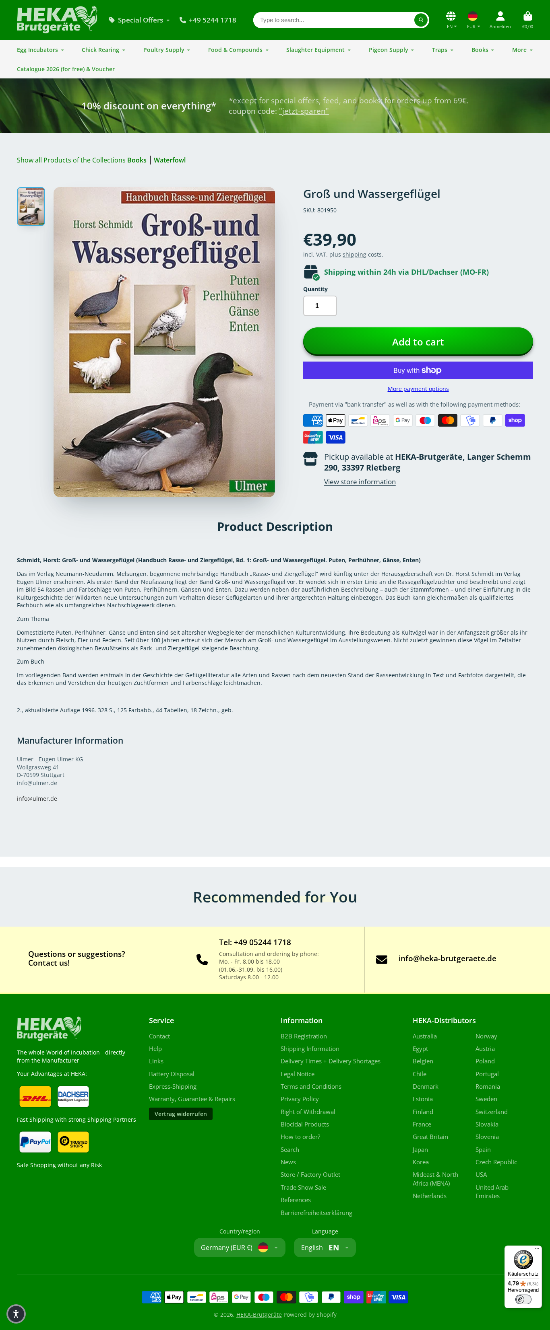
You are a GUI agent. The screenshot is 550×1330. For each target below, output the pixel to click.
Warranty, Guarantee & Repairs (192, 1099)
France (422, 1124)
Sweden (486, 1099)
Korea (421, 1162)
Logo (57, 20)
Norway (486, 1036)
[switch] (523, 1299)
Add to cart (418, 341)
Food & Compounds (235, 49)
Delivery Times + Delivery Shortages (330, 1061)
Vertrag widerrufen (181, 1114)
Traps (439, 49)
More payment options (418, 389)
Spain (483, 1149)
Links (156, 1061)
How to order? (300, 1137)
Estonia (423, 1099)
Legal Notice (297, 1074)
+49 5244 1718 (212, 20)
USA (481, 1174)
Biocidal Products (305, 1124)
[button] (16, 1314)
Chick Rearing (100, 49)
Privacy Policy (300, 1099)
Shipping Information (310, 1048)
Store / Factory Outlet (310, 1174)
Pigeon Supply (388, 49)
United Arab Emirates (492, 1191)
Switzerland (492, 1112)
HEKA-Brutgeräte (259, 1314)
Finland (423, 1112)
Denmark (425, 1086)
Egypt (420, 1048)
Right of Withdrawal (308, 1112)
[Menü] (537, 1250)
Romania (488, 1086)
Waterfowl (170, 160)
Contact (159, 1036)
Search (290, 1149)
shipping (354, 254)
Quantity (315, 289)
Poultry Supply (163, 49)
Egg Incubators (37, 49)
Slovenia (487, 1137)
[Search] (421, 20)
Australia (425, 1036)
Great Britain (430, 1137)
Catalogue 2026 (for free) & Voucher (66, 69)
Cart (527, 20)
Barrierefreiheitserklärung (316, 1213)
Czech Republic (496, 1162)
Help (155, 1048)
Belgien (423, 1061)
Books (479, 49)
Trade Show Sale (303, 1187)
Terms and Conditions (311, 1086)
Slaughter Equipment (315, 49)
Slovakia (487, 1124)
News (288, 1162)
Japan (420, 1149)
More (519, 49)
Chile (419, 1074)
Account (500, 20)
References (296, 1200)
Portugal (487, 1074)
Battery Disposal (171, 1074)
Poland (485, 1061)
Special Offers (140, 20)
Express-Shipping (172, 1086)
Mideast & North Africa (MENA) (435, 1179)
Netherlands (430, 1196)
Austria (485, 1048)
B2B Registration (304, 1036)
